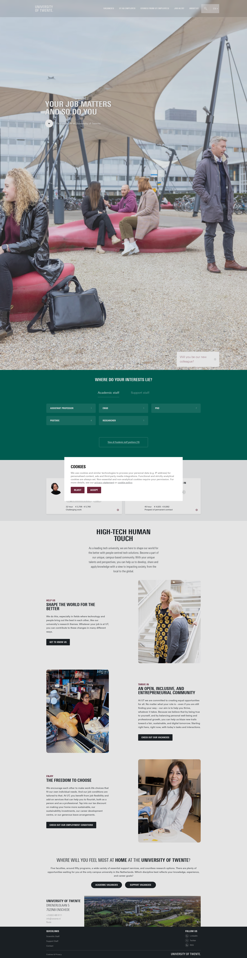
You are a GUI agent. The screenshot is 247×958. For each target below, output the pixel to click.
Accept (94, 490)
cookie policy (125, 482)
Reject (77, 490)
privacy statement (104, 482)
